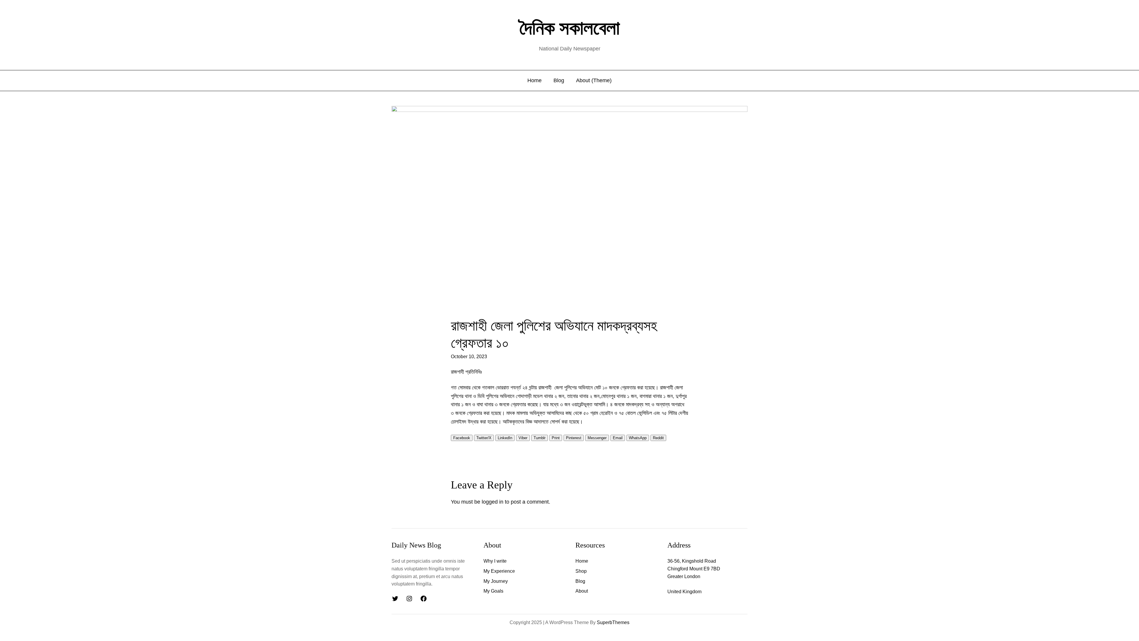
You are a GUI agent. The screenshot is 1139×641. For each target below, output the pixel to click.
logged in (492, 502)
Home (534, 80)
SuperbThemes (613, 622)
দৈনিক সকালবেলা (570, 28)
